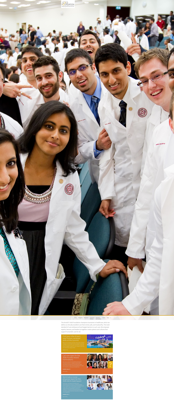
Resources (86, 317)
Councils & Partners (92, 318)
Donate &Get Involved (98, 318)
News (108, 317)
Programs (80, 317)
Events (103, 317)
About (75, 317)
